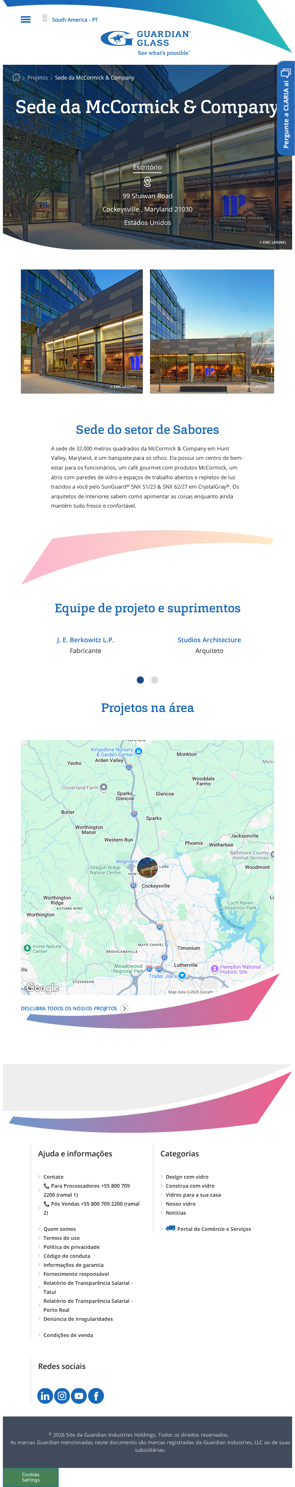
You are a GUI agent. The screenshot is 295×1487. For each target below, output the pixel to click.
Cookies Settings (31, 1477)
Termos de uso (62, 1237)
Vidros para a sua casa (193, 1194)
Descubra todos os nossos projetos (69, 1008)
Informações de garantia (74, 1264)
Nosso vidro (181, 1203)
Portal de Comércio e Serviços (214, 1228)
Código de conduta (67, 1255)
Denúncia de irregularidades (78, 1318)
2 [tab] (154, 680)
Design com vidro (187, 1176)
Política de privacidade (72, 1246)
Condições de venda (68, 1335)
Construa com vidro (190, 1185)
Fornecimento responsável (76, 1273)
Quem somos (60, 1228)
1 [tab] (140, 680)
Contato (54, 1176)
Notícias (176, 1212)
